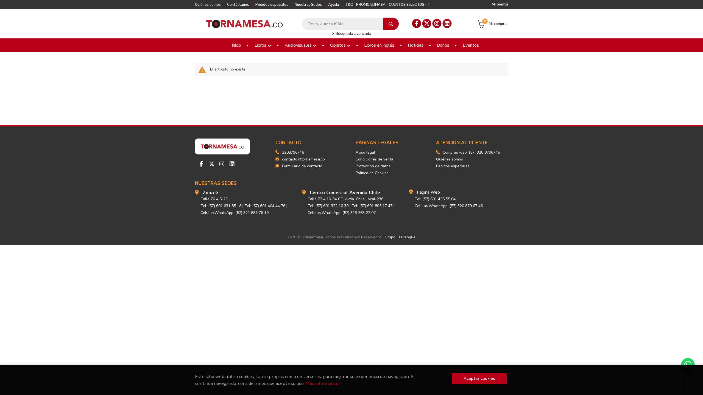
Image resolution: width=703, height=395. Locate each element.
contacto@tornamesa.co (303, 159)
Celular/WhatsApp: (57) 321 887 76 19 (234, 212)
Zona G (211, 193)
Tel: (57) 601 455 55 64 (435, 199)
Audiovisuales (299, 45)
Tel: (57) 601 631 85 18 (220, 205)
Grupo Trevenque (400, 237)
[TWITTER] (426, 23)
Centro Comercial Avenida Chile (345, 193)
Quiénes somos (208, 4)
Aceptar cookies (479, 378)
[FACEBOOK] (416, 23)
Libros (261, 45)
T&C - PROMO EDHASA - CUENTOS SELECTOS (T (387, 4)
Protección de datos (373, 166)
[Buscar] (391, 24)
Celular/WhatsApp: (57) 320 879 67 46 (449, 205)
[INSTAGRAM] (437, 23)
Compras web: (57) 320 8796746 (471, 152)
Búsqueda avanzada (352, 34)
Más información (323, 383)
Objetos (338, 45)
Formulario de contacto (302, 166)
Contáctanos (238, 4)
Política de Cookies (372, 173)
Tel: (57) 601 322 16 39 (328, 205)
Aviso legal (365, 152)
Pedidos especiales (271, 4)
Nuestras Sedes (308, 4)
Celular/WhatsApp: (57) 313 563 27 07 (342, 212)
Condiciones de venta (374, 159)
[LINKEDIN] (447, 23)
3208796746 (293, 152)
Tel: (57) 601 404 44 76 (264, 205)
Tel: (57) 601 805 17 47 (372, 205)
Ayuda (333, 4)
